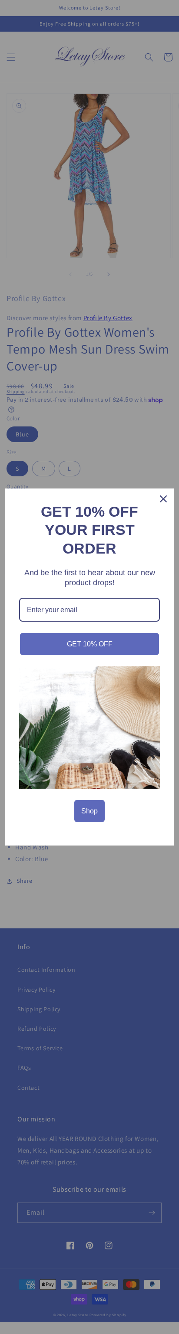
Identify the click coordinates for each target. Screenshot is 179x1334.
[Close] (163, 498)
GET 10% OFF (90, 644)
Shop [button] (89, 811)
